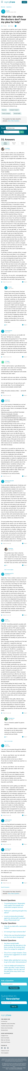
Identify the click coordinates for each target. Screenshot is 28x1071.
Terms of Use (19, 1067)
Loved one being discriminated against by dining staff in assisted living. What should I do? (14, 918)
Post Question (14, 988)
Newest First (14, 143)
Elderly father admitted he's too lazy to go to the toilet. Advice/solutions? (15, 961)
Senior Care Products (5, 1042)
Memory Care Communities (7, 1028)
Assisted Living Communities (7, 1025)
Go (21, 132)
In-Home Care (4, 1021)
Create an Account (5, 1050)
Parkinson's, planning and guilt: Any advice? (15, 912)
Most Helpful (5, 143)
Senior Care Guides (5, 1037)
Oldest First (22, 143)
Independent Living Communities (8, 1023)
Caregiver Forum (4, 1035)
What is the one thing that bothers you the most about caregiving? (15, 936)
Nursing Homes (4, 1030)
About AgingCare (4, 1053)
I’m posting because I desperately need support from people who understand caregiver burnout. (14, 905)
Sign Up (14, 1006)
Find (3, 128)
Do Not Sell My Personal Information (15, 1068)
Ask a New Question (13, 121)
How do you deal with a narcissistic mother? (15, 927)
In (2, 132)
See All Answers (5, 887)
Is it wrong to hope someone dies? (15, 932)
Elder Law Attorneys (5, 1040)
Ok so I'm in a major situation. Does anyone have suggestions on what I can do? (15, 955)
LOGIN (24, 2)
